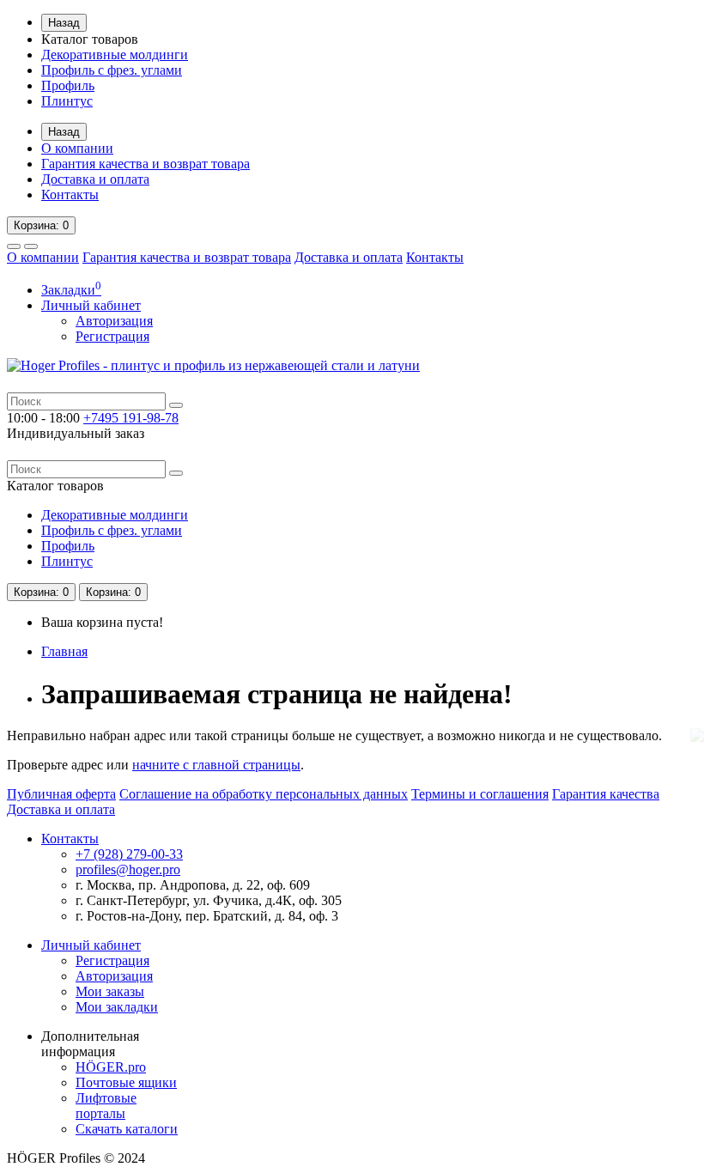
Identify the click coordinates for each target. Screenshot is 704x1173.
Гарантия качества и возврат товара (145, 163)
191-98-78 (131, 417)
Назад (64, 22)
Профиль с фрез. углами (111, 70)
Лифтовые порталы (106, 1106)
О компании (77, 148)
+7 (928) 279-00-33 (129, 854)
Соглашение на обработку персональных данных (263, 794)
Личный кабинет (91, 945)
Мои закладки (117, 1007)
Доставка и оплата (95, 179)
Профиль (67, 85)
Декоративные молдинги (114, 54)
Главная (64, 651)
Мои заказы (110, 991)
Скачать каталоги (127, 1128)
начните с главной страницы (216, 764)
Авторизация (114, 320)
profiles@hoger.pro (128, 869)
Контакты (70, 194)
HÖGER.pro (111, 1067)
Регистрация (112, 336)
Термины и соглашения (480, 794)
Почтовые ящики (126, 1082)
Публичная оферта (61, 794)
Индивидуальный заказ (75, 433)
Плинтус (67, 101)
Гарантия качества (605, 794)
